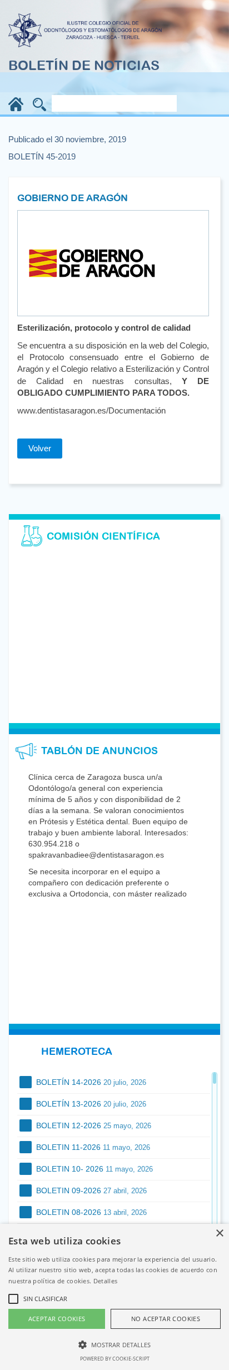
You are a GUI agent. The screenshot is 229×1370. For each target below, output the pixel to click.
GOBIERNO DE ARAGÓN (72, 197)
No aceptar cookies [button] (165, 1318)
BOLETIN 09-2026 (90, 1190)
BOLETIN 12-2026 (92, 1125)
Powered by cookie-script (115, 1358)
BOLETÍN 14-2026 (90, 1082)
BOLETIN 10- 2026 (93, 1168)
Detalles (105, 1281)
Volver (39, 448)
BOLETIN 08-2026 (90, 1212)
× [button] (219, 1233)
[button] (114, 1344)
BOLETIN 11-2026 (92, 1147)
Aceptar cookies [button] (57, 1318)
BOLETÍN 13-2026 (90, 1103)
